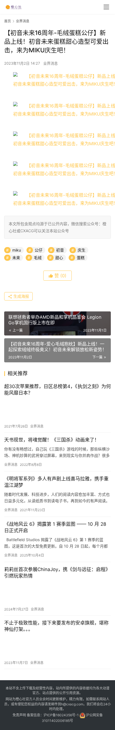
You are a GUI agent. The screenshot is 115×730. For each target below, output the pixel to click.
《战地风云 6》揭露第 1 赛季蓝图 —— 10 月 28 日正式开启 (55, 527)
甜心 (59, 257)
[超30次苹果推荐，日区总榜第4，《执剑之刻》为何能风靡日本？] (57, 410)
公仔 (38, 250)
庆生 (81, 250)
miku (16, 250)
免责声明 (19, 715)
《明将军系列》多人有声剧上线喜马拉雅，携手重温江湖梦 (56, 482)
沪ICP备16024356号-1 (61, 715)
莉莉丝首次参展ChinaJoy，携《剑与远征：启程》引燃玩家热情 (57, 573)
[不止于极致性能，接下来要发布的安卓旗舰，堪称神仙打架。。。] (57, 646)
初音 (60, 250)
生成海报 (20, 296)
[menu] (106, 7)
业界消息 (50, 63)
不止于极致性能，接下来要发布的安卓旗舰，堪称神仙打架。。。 (56, 626)
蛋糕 (81, 257)
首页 (7, 21)
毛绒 (38, 257)
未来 (16, 257)
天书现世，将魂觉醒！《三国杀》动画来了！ (51, 440)
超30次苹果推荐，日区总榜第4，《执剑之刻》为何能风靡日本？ (57, 390)
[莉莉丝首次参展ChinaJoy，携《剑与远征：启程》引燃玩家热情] (57, 593)
